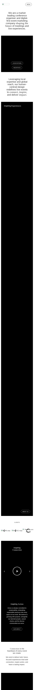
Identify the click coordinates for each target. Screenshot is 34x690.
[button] (4, 571)
